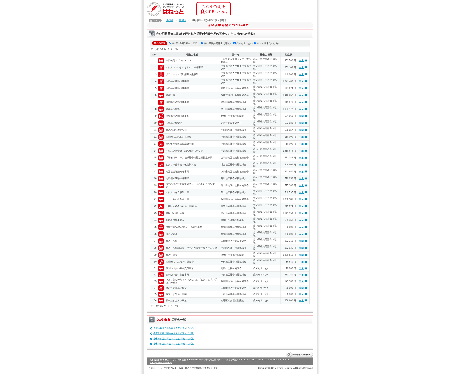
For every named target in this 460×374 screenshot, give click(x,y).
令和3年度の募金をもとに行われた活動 (173, 343)
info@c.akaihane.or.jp (161, 362)
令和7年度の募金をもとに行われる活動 (173, 328)
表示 (301, 60)
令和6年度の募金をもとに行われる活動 (173, 333)
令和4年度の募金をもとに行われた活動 (173, 338)
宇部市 (182, 20)
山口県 (169, 20)
